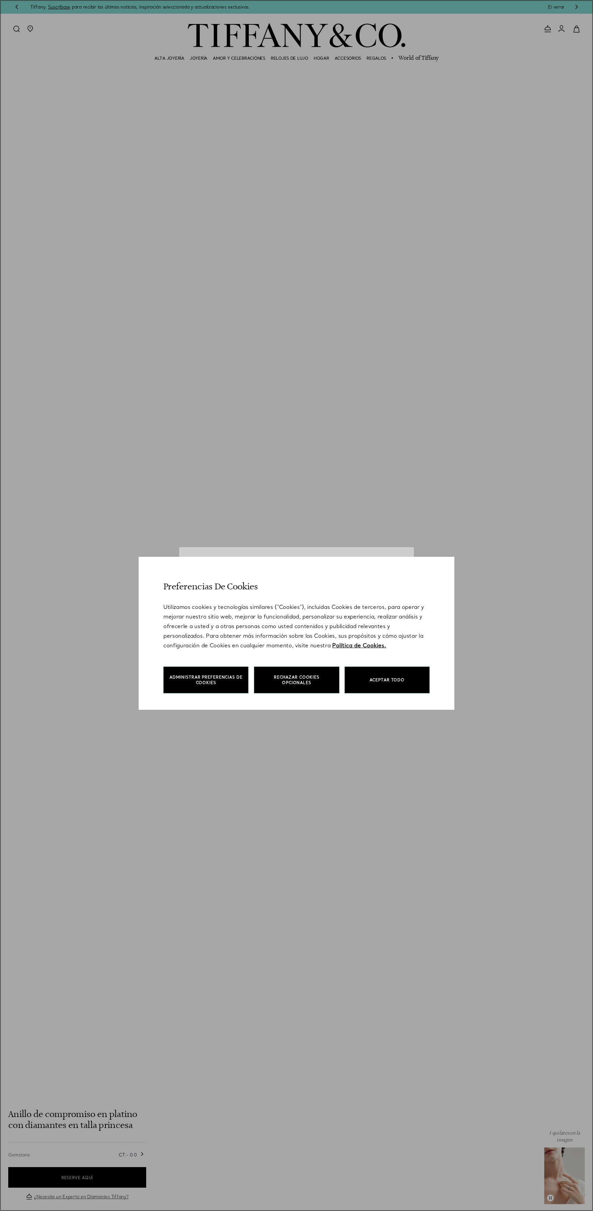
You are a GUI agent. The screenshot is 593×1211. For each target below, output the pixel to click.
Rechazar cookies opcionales (296, 680)
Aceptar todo (387, 680)
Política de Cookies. (359, 645)
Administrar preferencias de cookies (206, 680)
